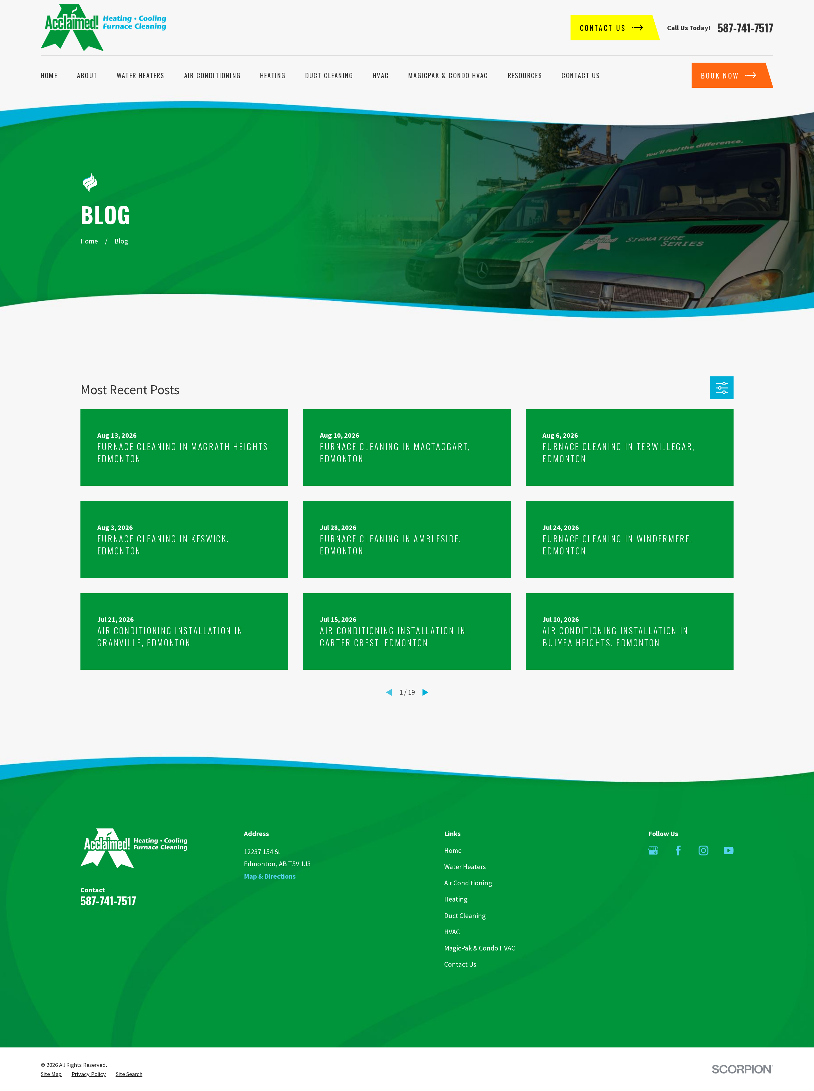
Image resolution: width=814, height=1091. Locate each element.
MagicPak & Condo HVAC (479, 947)
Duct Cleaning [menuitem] (329, 75)
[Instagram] (703, 850)
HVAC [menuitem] (381, 75)
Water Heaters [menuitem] (141, 75)
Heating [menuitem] (273, 75)
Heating (455, 899)
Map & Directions (270, 876)
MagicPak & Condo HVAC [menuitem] (448, 75)
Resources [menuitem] (525, 75)
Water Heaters (465, 866)
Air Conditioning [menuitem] (212, 75)
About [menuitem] (87, 75)
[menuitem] (51, 1074)
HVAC (452, 931)
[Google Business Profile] (653, 850)
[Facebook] (678, 850)
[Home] (103, 27)
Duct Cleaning (465, 915)
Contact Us (460, 964)
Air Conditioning (468, 882)
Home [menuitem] (49, 75)
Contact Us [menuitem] (581, 75)
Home (453, 850)
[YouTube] (729, 850)
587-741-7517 (745, 27)
